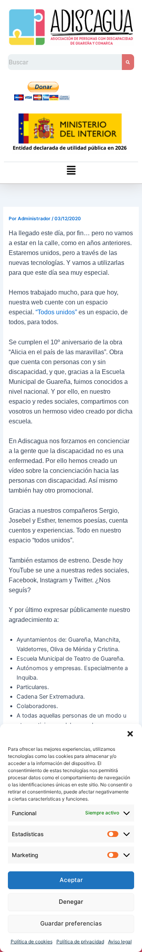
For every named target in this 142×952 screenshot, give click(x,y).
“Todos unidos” (57, 312)
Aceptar (71, 880)
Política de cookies (31, 941)
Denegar (71, 901)
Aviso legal (120, 941)
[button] (130, 734)
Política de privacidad (80, 941)
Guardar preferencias (71, 923)
